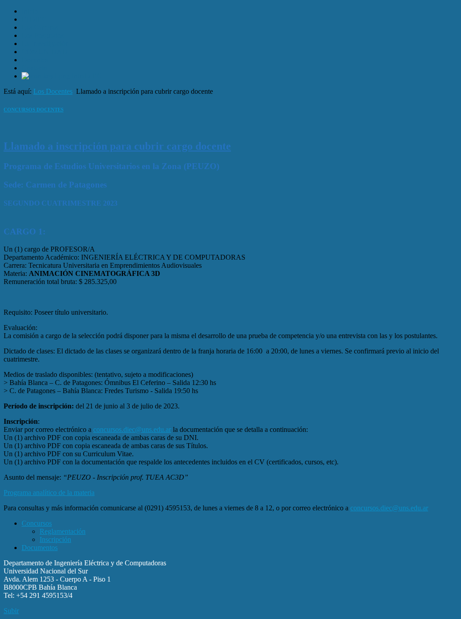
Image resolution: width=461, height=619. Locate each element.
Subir (11, 610)
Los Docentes (52, 91)
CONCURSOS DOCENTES (33, 109)
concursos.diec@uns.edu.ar (132, 429)
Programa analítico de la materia (49, 492)
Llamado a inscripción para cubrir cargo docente (117, 146)
